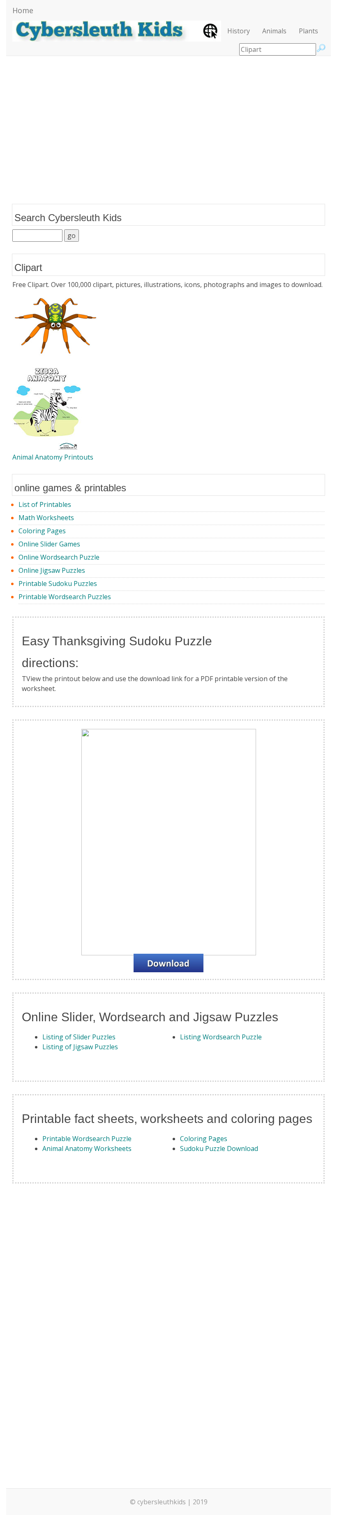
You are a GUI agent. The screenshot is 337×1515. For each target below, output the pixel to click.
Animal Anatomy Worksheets (87, 1148)
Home (22, 10)
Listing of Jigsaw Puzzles (80, 1046)
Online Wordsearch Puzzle (58, 557)
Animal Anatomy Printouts (52, 457)
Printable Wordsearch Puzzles (64, 596)
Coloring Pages (42, 530)
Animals (274, 30)
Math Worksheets (46, 517)
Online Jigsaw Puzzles (51, 570)
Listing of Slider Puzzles (78, 1036)
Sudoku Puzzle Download (219, 1148)
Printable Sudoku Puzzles (57, 583)
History (238, 30)
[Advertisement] (168, 122)
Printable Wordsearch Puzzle (87, 1138)
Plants (308, 30)
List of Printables (44, 504)
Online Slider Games (49, 544)
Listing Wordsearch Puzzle (221, 1036)
